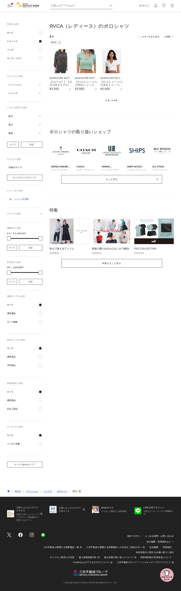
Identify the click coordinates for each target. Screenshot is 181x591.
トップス (47, 491)
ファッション (32, 491)
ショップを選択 (21, 199)
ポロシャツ (62, 491)
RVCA (18, 491)
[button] (24, 33)
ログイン (144, 5)
